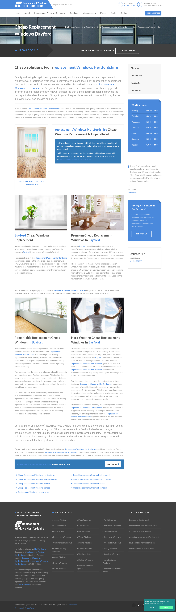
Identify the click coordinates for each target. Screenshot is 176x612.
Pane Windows (84, 520)
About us (135, 68)
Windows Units (84, 554)
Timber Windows (60, 520)
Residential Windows (62, 537)
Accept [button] (166, 607)
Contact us (136, 90)
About (27, 13)
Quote (113, 13)
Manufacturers (89, 13)
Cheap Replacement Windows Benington (90, 488)
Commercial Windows (62, 543)
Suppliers (74, 13)
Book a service (153, 13)
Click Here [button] (160, 603)
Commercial (136, 75)
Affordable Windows (112, 543)
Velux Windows (84, 537)
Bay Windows (84, 531)
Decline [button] (152, 607)
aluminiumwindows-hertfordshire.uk (144, 537)
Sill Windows (83, 526)
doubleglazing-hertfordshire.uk (141, 543)
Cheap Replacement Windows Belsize (34, 483)
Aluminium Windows (112, 526)
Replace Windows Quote (85, 567)
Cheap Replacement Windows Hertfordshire (36, 475)
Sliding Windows (110, 548)
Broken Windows (85, 560)
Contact (124, 13)
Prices (103, 13)
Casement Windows (112, 537)
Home (17, 13)
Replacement (58, 531)
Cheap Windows (85, 548)
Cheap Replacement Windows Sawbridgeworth (92, 479)
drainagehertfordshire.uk (139, 520)
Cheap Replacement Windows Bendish (89, 483)
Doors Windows (60, 563)
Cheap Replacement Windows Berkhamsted (91, 475)
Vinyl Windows (110, 520)
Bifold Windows (59, 568)
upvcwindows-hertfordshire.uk (141, 548)
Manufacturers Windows (109, 561)
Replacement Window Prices (112, 570)
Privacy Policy (30, 608)
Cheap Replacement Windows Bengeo (34, 488)
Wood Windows (110, 531)
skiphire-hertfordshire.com (140, 531)
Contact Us (112, 464)
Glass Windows (59, 557)
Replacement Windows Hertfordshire (33, 492)
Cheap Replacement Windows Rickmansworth (37, 479)
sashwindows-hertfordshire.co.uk (143, 526)
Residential (136, 83)
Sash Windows (59, 526)
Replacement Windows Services (49, 13)
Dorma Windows (85, 543)
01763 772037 (129, 6)
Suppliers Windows (112, 554)
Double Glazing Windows (59, 550)
